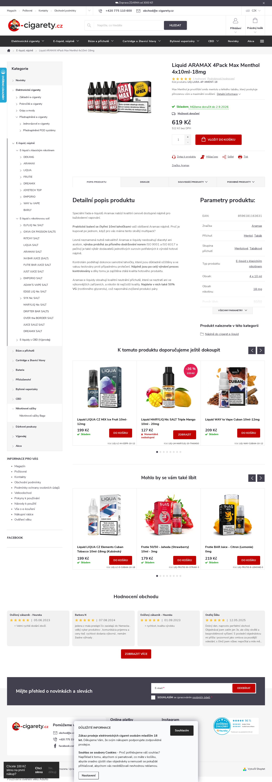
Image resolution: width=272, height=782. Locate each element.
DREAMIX (29, 183)
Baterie (20, 370)
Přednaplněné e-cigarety (33, 117)
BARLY (27, 210)
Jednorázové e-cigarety (36, 123)
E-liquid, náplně (25, 143)
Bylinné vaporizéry (27, 389)
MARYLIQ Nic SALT (34, 304)
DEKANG (28, 157)
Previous (252, 350)
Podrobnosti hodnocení (220, 78)
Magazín (11, 10)
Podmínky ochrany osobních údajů (37, 488)
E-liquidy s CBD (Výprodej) (35, 340)
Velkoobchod (22, 493)
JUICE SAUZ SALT (34, 325)
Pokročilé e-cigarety (30, 104)
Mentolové (241, 248)
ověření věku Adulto (35, 779)
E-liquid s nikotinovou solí (34, 218)
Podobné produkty (239, 181)
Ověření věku (22, 520)
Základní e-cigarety (30, 97)
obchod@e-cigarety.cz (72, 733)
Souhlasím (182, 730)
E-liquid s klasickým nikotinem (37, 150)
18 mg (257, 289)
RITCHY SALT (31, 238)
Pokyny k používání (27, 498)
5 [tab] (170, 452)
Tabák (258, 236)
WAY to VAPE (31, 203)
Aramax (257, 226)
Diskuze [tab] (145, 181)
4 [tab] (167, 452)
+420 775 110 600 (69, 739)
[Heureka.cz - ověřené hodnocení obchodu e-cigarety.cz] (236, 726)
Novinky (20, 80)
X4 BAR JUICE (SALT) (35, 258)
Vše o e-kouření (24, 509)
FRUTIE (27, 177)
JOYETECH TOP (32, 190)
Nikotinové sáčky (26, 408)
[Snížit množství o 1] (188, 142)
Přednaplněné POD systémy (39, 130)
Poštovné (27, 10)
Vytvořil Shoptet (256, 769)
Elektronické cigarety (28, 90)
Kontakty (43, 10)
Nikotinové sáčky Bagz (32, 415)
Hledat (175, 25)
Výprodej (21, 436)
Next (261, 350)
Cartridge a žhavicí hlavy (30, 360)
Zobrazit (184, 434)
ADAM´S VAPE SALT (35, 285)
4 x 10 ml (255, 276)
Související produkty (191, 181)
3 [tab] (164, 452)
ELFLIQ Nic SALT (33, 225)
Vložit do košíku (221, 140)
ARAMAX (29, 163)
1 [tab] (157, 452)
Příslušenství (23, 379)
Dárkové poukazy (26, 426)
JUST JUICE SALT (33, 271)
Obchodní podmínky (65, 10)
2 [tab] (160, 452)
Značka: (180, 165)
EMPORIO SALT (32, 278)
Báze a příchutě (25, 350)
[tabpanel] (105, 403)
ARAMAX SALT (32, 252)
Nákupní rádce (23, 514)
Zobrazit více (136, 654)
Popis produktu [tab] (96, 181)
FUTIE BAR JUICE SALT (37, 265)
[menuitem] (28, 41)
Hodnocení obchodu (136, 596)
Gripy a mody (27, 110)
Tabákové (256, 248)
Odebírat (244, 688)
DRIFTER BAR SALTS (36, 311)
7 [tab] (177, 452)
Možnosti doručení (188, 113)
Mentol (248, 236)
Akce (19, 446)
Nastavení (88, 775)
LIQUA (27, 170)
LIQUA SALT (30, 245)
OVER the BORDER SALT (38, 318)
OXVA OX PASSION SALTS (39, 231)
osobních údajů (201, 697)
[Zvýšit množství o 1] (188, 137)
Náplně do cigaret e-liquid (222, 334)
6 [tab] (174, 452)
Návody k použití (25, 504)
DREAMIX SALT (32, 331)
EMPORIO (29, 196)
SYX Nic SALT (31, 298)
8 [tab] (180, 452)
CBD (18, 399)
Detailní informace (227, 94)
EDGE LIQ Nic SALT (34, 291)
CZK (254, 10)
